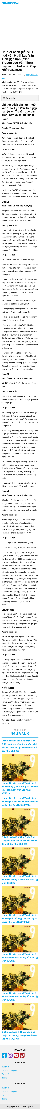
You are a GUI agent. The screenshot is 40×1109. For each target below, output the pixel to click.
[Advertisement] (20, 29)
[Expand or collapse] (36, 98)
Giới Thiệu (5, 1067)
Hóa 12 (4, 1078)
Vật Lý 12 (5, 1074)
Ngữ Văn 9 (20, 732)
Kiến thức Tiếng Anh (9, 1070)
